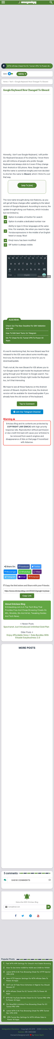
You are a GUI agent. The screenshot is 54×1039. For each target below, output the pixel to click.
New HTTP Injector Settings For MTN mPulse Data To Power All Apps (27, 979)
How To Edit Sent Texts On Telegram (21, 333)
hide (30, 185)
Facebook (24, 566)
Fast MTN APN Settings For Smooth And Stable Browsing (28, 963)
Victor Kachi (39, 1035)
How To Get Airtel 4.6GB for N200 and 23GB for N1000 (28, 968)
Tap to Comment (27, 404)
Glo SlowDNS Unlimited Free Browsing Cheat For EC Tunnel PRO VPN (26, 1005)
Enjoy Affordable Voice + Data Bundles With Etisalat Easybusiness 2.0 (28, 636)
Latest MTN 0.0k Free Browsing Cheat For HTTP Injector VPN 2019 (28, 973)
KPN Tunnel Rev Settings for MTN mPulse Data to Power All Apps (26, 1018)
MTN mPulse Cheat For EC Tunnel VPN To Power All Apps (26, 992)
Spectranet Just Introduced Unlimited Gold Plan (26, 626)
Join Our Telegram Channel (28, 412)
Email (23, 577)
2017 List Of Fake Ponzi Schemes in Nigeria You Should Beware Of (28, 986)
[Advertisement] (27, 33)
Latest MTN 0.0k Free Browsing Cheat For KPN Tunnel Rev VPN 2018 (27, 1012)
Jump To (27, 185)
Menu (22, 74)
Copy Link (27, 596)
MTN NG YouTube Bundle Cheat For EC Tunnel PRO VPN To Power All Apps (28, 999)
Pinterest (34, 577)
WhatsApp (25, 572)
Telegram (11, 577)
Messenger (11, 572)
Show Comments (20, 880)
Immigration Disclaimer (10, 1029)
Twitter (37, 566)
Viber (38, 572)
